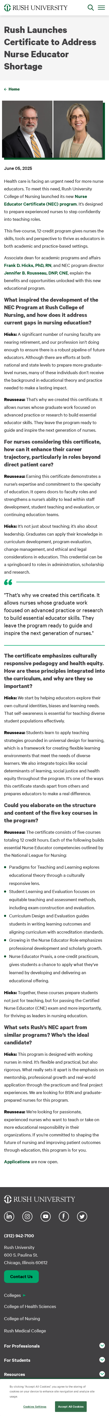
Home (14, 89)
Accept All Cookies (71, 1406)
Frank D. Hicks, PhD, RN (27, 265)
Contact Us (21, 1276)
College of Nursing (22, 1318)
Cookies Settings (34, 1406)
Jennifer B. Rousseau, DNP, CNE (36, 273)
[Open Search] (91, 8)
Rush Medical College (25, 1330)
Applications (17, 1161)
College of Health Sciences (30, 1306)
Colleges (12, 1295)
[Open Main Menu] (101, 7)
